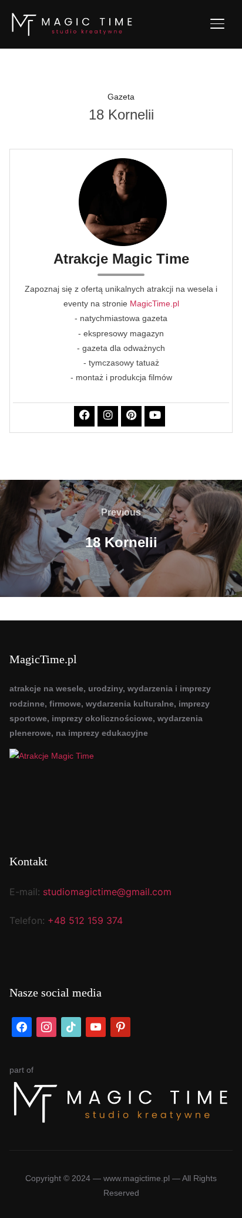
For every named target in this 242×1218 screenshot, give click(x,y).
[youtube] (96, 1026)
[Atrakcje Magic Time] (120, 784)
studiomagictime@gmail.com (107, 892)
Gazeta (121, 96)
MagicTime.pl (154, 303)
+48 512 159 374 (85, 920)
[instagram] (46, 1026)
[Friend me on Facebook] (22, 1026)
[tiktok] (71, 1026)
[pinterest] (120, 1026)
